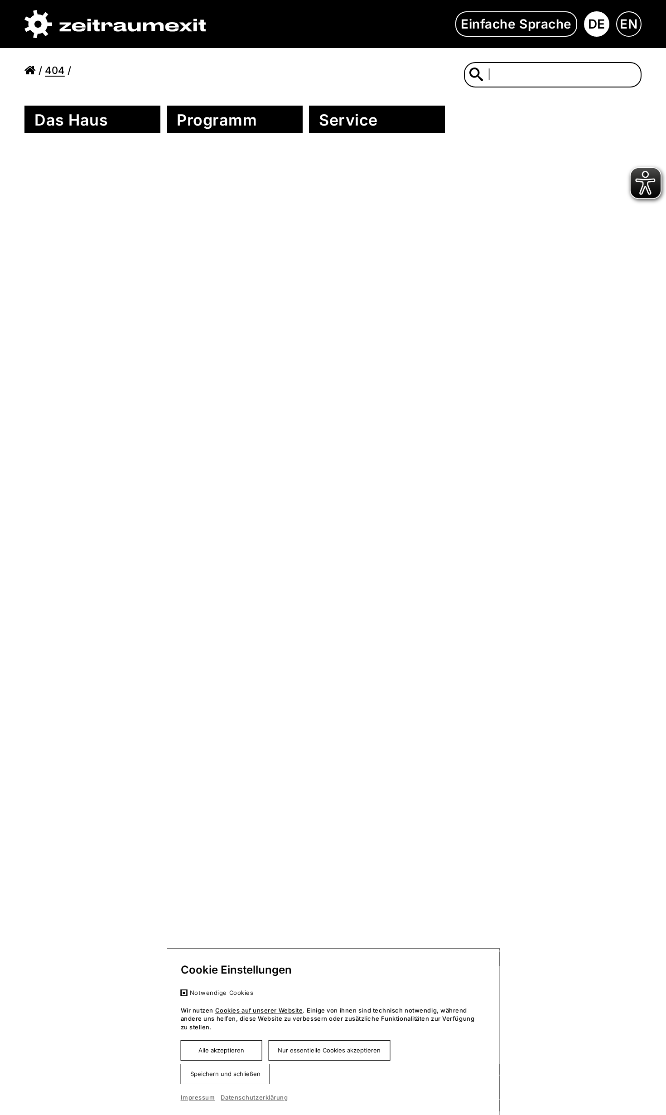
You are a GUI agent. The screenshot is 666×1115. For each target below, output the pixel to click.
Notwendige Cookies (222, 992)
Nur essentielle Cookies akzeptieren (329, 1050)
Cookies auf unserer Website (259, 1010)
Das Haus (71, 120)
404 (55, 70)
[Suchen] (476, 74)
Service (348, 120)
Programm (217, 120)
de (596, 24)
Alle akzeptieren (221, 1050)
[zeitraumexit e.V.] (115, 24)
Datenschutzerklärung (254, 1097)
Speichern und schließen (225, 1073)
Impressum (198, 1097)
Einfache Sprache (516, 24)
